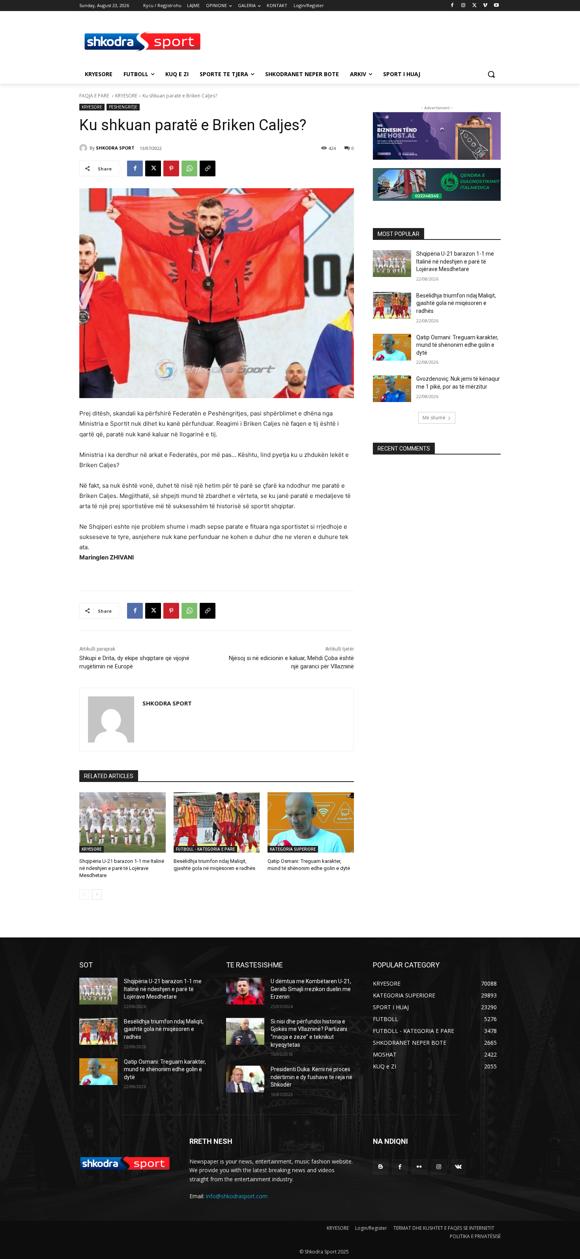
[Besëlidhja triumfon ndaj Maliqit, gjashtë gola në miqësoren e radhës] (217, 822)
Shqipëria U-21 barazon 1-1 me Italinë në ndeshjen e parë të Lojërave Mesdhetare (121, 868)
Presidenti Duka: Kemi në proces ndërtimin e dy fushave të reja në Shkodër (311, 1077)
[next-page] (97, 894)
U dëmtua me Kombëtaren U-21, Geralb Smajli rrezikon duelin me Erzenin (311, 989)
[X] (474, 5)
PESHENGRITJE (123, 107)
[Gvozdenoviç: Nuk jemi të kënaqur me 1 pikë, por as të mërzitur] (392, 388)
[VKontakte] (458, 1167)
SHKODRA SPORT (115, 148)
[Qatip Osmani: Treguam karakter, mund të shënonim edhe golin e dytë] (311, 822)
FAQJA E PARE (94, 95)
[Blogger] (380, 1167)
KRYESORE (126, 95)
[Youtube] (496, 5)
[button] (491, 74)
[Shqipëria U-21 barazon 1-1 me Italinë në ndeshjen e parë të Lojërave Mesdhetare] (122, 822)
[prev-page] (84, 894)
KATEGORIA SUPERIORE (293, 849)
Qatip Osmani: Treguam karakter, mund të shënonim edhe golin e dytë (457, 345)
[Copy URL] (207, 168)
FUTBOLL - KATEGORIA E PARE (205, 849)
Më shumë (434, 417)
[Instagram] (463, 5)
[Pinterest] (171, 168)
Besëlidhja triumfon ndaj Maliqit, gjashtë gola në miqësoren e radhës (456, 303)
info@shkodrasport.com (237, 1196)
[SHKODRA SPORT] (84, 148)
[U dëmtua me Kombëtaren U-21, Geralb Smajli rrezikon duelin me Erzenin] (245, 991)
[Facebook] (452, 5)
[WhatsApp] (189, 168)
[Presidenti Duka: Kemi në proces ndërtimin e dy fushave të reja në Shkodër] (245, 1079)
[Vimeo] (485, 5)
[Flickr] (419, 1167)
